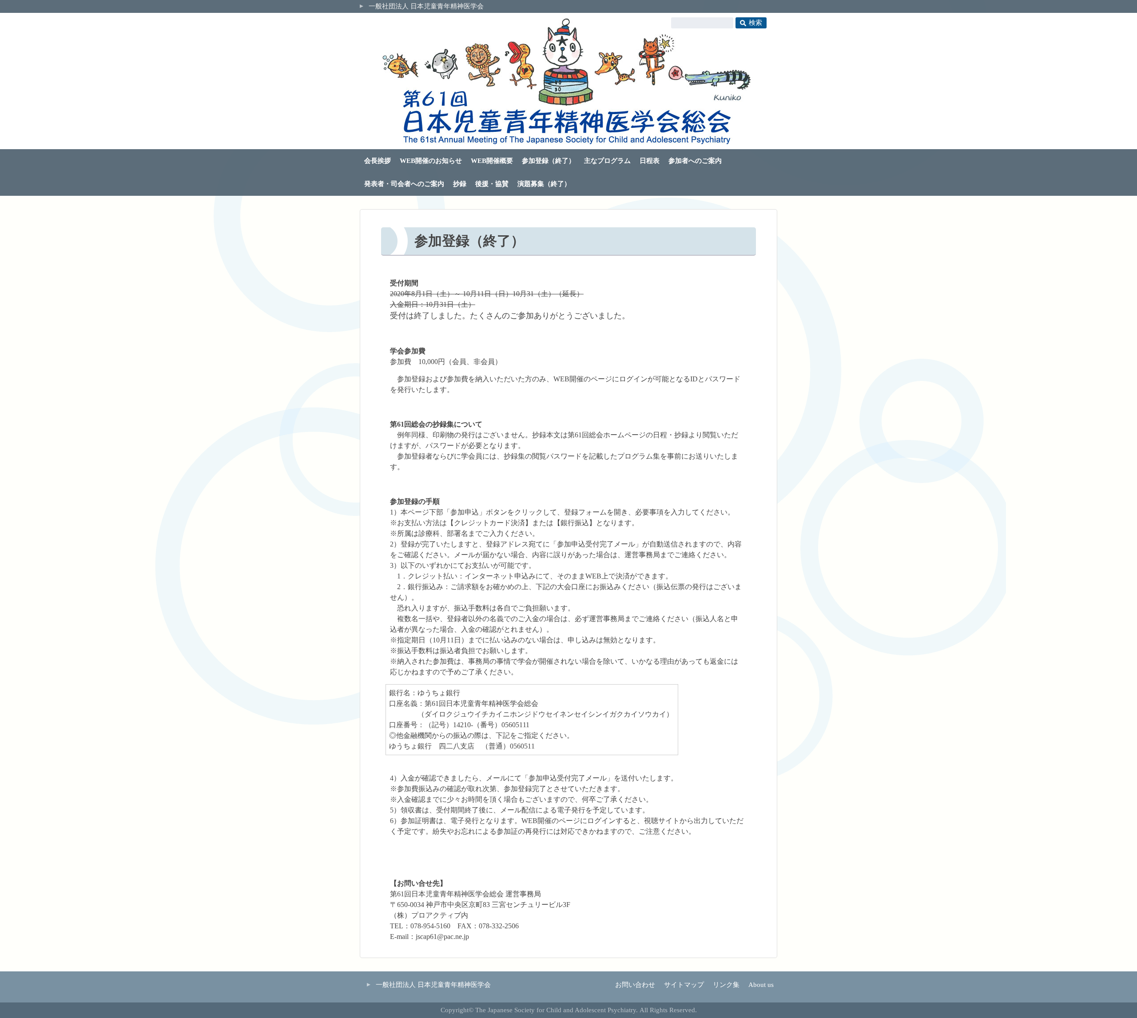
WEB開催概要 (492, 160)
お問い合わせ (635, 984)
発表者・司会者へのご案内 (404, 183)
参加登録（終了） (548, 160)
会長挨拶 (377, 160)
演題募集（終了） (544, 183)
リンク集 (726, 984)
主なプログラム (607, 160)
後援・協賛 (492, 183)
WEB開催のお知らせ (431, 160)
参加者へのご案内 (695, 160)
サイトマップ (684, 984)
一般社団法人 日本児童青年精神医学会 (426, 6)
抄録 (459, 183)
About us (761, 984)
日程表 (650, 160)
